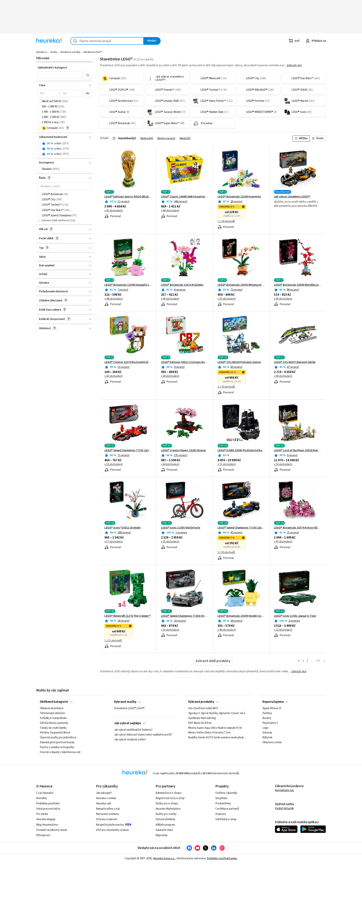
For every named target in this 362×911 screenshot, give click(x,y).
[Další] (324, 661)
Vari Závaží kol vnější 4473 (203, 708)
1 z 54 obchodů (226, 221)
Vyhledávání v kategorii (52, 68)
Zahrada (267, 733)
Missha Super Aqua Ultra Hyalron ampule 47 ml (215, 728)
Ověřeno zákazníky (226, 793)
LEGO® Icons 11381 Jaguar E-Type (295, 616)
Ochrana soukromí (106, 819)
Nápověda (161, 835)
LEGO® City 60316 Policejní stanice (239, 362)
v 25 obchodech (170, 542)
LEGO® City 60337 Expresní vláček (294, 362)
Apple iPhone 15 (271, 708)
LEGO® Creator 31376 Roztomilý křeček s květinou (128, 362)
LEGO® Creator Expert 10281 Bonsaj (183, 450)
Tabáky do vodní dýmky (53, 728)
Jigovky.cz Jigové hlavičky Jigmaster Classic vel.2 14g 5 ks (218, 713)
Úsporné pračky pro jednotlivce (58, 737)
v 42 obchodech (113, 376)
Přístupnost (43, 835)
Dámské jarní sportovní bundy (57, 742)
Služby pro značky (166, 814)
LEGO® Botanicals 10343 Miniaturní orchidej (241, 285)
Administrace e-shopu (168, 793)
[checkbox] (39, 101)
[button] (60, 75)
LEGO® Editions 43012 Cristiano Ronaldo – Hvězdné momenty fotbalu (184, 362)
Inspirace (220, 814)
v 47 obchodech (283, 542)
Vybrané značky (125, 702)
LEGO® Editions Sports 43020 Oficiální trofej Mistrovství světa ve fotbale (128, 197)
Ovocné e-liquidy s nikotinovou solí (60, 752)
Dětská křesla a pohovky (54, 723)
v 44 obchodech (170, 211)
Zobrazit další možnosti (55, 220)
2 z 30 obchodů (226, 387)
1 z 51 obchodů (113, 641)
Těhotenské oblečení (52, 713)
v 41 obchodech (113, 211)
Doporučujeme (273, 702)
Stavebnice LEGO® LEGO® (129, 708)
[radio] (39, 143)
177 (318, 661)
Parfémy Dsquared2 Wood (55, 733)
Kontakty (41, 798)
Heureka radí (103, 803)
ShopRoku (221, 798)
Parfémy (267, 713)
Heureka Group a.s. (164, 858)
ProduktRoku (223, 803)
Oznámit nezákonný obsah (51, 830)
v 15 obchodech (227, 464)
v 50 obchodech (170, 630)
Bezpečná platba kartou (110, 825)
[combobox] (107, 41)
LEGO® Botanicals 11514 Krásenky (182, 285)
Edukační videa (164, 830)
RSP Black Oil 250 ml (199, 723)
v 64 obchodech (170, 464)
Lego (265, 728)
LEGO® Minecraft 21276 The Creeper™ (127, 616)
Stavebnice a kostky (70, 52)
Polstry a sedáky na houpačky (57, 747)
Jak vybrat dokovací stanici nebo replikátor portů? (143, 735)
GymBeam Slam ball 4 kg (202, 718)
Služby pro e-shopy (167, 803)
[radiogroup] (64, 148)
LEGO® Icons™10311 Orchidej (122, 528)
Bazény (266, 718)
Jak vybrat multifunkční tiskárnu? (133, 730)
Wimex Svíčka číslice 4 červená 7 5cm (209, 733)
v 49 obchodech (283, 376)
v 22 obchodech (283, 630)
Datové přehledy (165, 819)
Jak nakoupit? (104, 793)
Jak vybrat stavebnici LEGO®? (292, 197)
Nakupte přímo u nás (108, 809)
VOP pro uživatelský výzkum (112, 830)
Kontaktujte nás (284, 790)
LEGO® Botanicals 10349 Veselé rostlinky (241, 616)
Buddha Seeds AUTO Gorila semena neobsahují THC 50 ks (218, 737)
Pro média (42, 814)
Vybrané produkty (201, 702)
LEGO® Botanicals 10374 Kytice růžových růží (297, 528)
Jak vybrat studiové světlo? (130, 740)
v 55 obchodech (227, 299)
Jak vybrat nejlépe (127, 723)
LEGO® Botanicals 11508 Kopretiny (239, 197)
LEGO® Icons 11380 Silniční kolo (180, 528)
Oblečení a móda (272, 742)
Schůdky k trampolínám (53, 718)
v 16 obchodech (283, 464)
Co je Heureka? (45, 793)
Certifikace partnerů (227, 809)
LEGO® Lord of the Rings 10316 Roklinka (297, 450)
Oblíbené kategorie (54, 702)
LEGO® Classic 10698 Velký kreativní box (184, 197)
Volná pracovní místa (48, 809)
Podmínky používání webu (222, 858)
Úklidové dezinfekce (52, 708)
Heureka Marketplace (168, 809)
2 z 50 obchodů (226, 552)
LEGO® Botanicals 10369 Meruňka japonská (297, 285)
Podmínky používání (47, 803)
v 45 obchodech (283, 299)
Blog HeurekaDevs (47, 825)
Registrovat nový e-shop (170, 798)
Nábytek (267, 737)
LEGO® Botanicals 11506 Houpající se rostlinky (128, 285)
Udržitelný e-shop (225, 819)
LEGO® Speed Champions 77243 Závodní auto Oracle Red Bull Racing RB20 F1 (241, 528)
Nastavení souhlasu (107, 814)
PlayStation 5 (270, 723)
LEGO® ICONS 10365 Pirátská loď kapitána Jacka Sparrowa (241, 450)
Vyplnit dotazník (284, 808)
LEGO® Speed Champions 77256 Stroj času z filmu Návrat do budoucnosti (184, 616)
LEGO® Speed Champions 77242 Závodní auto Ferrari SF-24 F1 (128, 450)
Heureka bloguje (45, 819)
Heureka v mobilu (106, 798)
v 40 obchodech (170, 299)
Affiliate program (165, 825)
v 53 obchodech (113, 464)
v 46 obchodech (113, 299)
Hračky (53, 52)
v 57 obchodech (113, 542)
